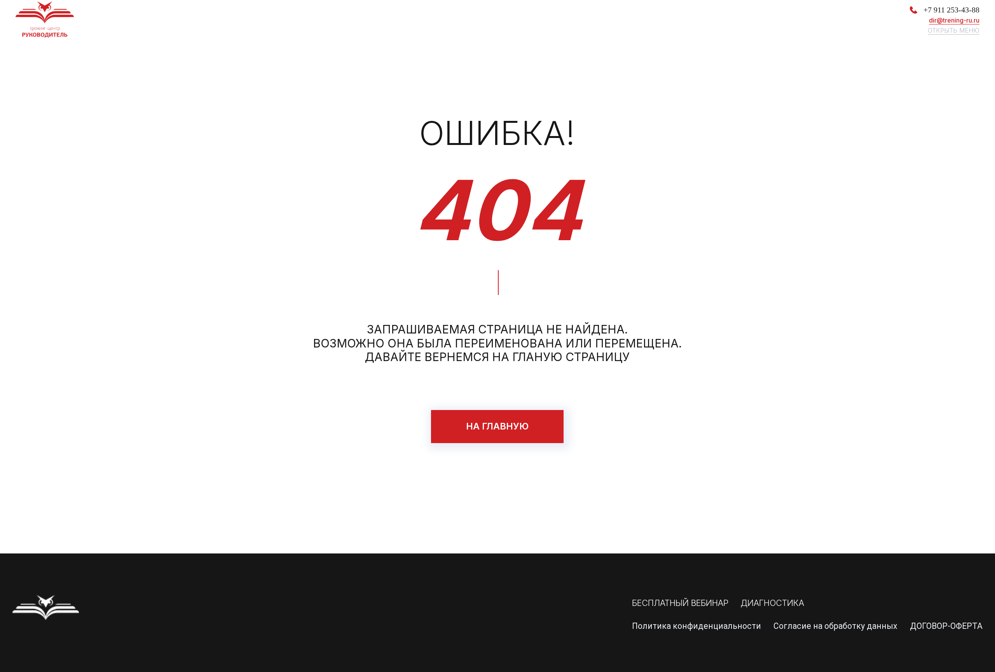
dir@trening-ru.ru (954, 20)
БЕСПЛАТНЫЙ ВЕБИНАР (680, 603)
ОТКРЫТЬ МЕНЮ (953, 30)
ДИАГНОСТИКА (772, 603)
